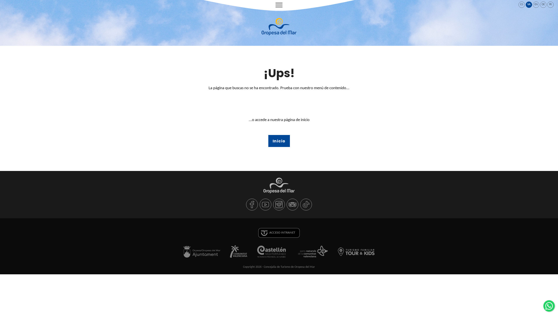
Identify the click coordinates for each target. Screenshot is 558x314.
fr (550, 4)
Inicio (279, 141)
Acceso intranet (282, 232)
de (543, 4)
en (536, 4)
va (529, 4)
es (521, 4)
